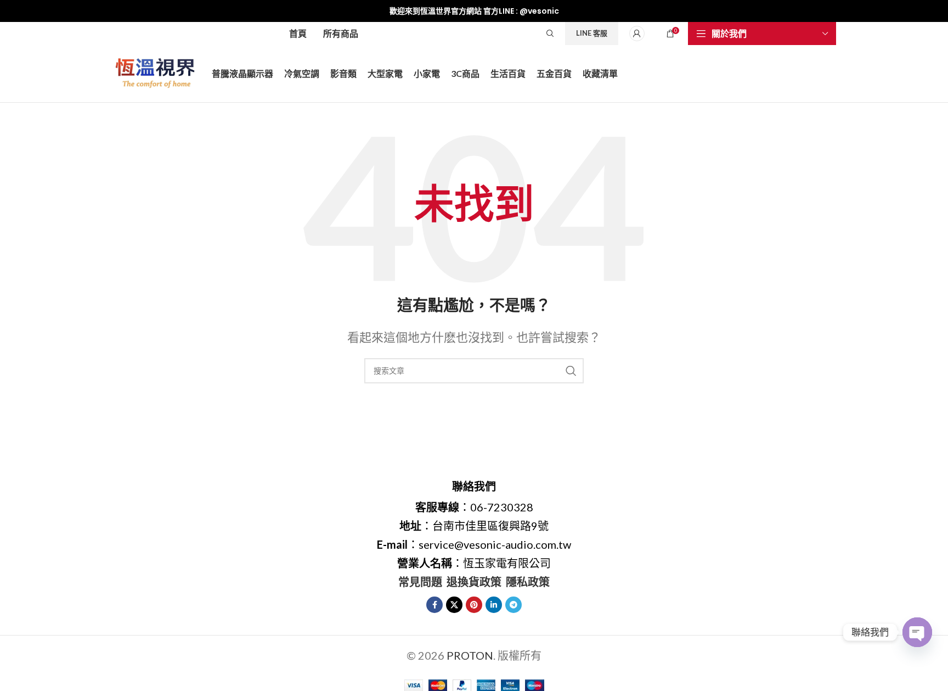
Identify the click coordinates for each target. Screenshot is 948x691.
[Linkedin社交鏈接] (494, 605)
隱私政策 (528, 581)
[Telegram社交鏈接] (513, 605)
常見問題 (420, 581)
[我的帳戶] (637, 33)
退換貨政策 (474, 581)
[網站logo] (156, 72)
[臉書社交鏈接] (434, 605)
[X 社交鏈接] (454, 605)
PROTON (470, 655)
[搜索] (550, 33)
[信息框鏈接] (474, 11)
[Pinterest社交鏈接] (474, 605)
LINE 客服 (591, 33)
